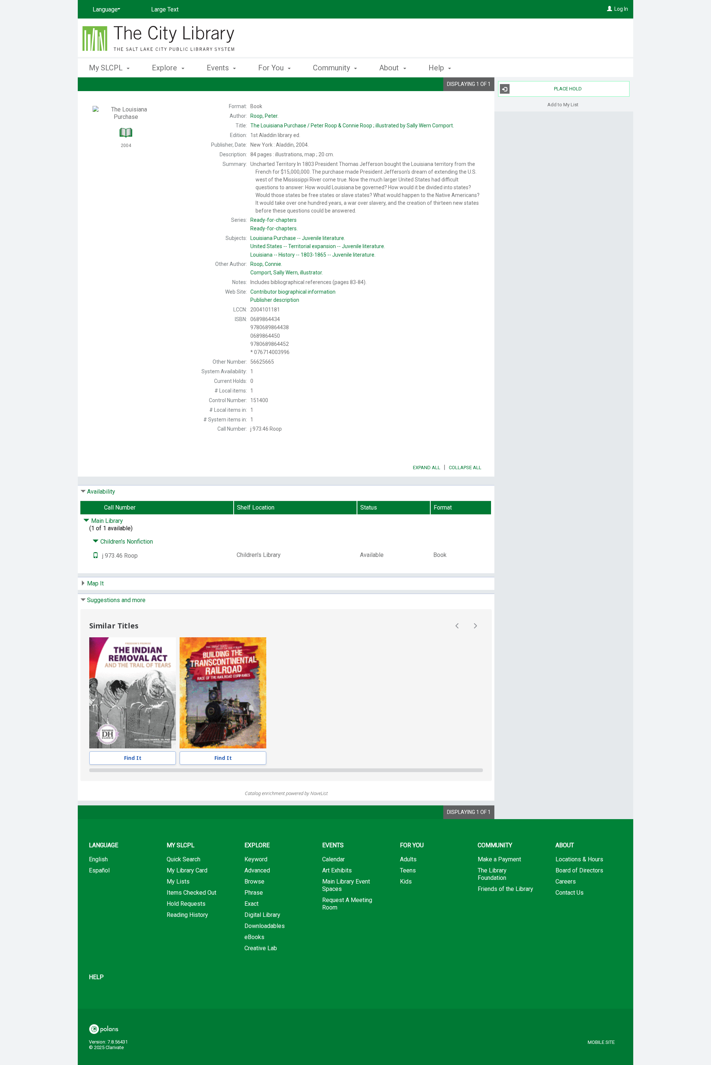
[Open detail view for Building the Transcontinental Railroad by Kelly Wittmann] (223, 692)
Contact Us (569, 892)
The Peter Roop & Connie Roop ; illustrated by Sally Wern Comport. (352, 125)
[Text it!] (96, 555)
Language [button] (103, 845)
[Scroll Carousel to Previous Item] (457, 626)
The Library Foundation (492, 874)
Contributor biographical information (293, 292)
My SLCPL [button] (106, 67)
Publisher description (274, 300)
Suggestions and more (116, 600)
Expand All (426, 467)
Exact (251, 903)
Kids (406, 881)
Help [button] (437, 67)
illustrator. (286, 273)
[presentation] (132, 692)
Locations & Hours (579, 859)
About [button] (390, 67)
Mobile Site (601, 1042)
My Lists (178, 881)
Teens (408, 870)
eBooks (254, 937)
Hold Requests (186, 903)
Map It (95, 583)
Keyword (255, 859)
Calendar (333, 859)
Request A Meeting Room (347, 904)
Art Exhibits (337, 870)
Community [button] (332, 67)
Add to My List (562, 104)
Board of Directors (579, 870)
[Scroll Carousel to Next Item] (475, 626)
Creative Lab (260, 948)
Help (96, 977)
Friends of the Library (505, 888)
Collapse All (465, 467)
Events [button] (219, 67)
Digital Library (262, 914)
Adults (408, 859)
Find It (132, 757)
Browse (254, 881)
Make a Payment (499, 859)
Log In (621, 9)
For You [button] (272, 67)
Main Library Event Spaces (346, 885)
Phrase (253, 892)
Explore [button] (165, 67)
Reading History (187, 914)
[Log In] (609, 9)
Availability (101, 491)
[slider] (286, 770)
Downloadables (264, 925)
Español (99, 870)
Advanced (257, 870)
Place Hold (568, 88)
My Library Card (187, 870)
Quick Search (183, 859)
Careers (565, 881)
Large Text (164, 9)
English (98, 859)
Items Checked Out (191, 892)
